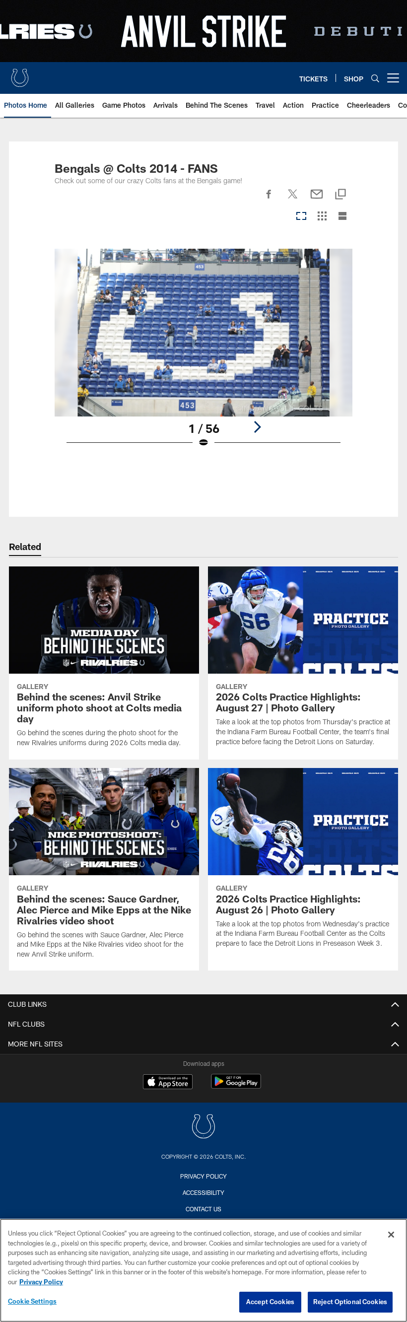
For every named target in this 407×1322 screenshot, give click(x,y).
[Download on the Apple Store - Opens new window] (168, 1082)
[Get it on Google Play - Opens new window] (236, 1086)
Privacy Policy (203, 1176)
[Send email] (317, 199)
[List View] (342, 217)
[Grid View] (322, 217)
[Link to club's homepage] (20, 74)
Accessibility (203, 1192)
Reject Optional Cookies (350, 1302)
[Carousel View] (301, 217)
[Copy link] (340, 195)
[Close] (391, 1235)
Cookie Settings (32, 1301)
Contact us (203, 1208)
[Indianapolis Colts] (203, 1128)
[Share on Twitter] (293, 199)
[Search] (375, 78)
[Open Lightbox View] (204, 354)
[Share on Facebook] (269, 199)
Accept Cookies (270, 1302)
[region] (203, 1270)
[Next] (257, 427)
